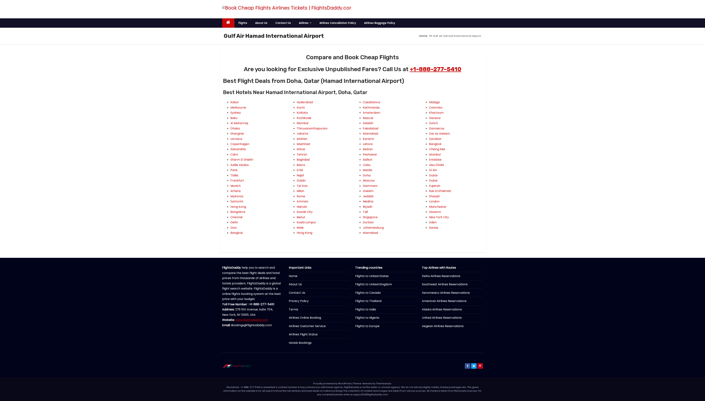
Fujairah (434, 186)
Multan (368, 149)
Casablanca (371, 102)
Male (300, 228)
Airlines (304, 23)
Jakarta (302, 133)
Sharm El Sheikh (241, 160)
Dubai (433, 175)
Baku (233, 118)
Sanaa (433, 228)
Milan (300, 191)
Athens (235, 191)
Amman (302, 201)
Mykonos (236, 196)
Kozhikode (304, 118)
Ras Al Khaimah (440, 191)
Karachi (368, 139)
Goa (233, 228)
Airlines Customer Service (307, 326)
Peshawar (370, 154)
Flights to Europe (367, 326)
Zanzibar (435, 139)
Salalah (368, 123)
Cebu (366, 165)
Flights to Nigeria (367, 318)
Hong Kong (238, 207)
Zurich (433, 123)
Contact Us (283, 23)
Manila (367, 170)
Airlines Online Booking (305, 318)
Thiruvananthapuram (312, 128)
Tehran (302, 154)
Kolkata (302, 113)
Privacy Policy (299, 301)
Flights (242, 23)
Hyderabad (305, 102)
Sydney (235, 113)
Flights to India (365, 309)
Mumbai (302, 123)
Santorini (236, 201)
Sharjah (434, 196)
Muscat (368, 118)
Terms (293, 309)
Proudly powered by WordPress (332, 383)
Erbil (300, 170)
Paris (233, 170)
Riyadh (367, 207)
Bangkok (236, 233)
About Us (261, 23)
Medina (368, 201)
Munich (235, 186)
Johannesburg (373, 228)
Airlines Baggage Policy (379, 23)
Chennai (236, 217)
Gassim (368, 191)
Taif (365, 212)
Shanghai (237, 133)
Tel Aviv (302, 186)
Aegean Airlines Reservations (443, 326)
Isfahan (302, 139)
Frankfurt (237, 180)
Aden (433, 222)
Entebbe (435, 160)
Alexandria (238, 149)
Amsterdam (371, 113)
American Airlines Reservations (444, 301)
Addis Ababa (239, 165)
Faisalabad (370, 128)
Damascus (436, 128)
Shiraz (301, 149)
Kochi (301, 107)
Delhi (234, 222)
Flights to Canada (368, 293)
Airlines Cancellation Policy (337, 23)
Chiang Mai (437, 149)
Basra (301, 165)
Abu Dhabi (436, 165)
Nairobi (302, 207)
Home (423, 36)
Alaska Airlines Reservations (442, 309)
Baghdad (303, 160)
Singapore (370, 217)
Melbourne (238, 107)
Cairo (234, 154)
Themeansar (383, 383)
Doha (366, 175)
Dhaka (235, 128)
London (434, 201)
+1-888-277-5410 (435, 69)
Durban (368, 222)
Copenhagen (239, 144)
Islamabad (370, 133)
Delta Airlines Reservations (441, 276)
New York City (439, 217)
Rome (301, 196)
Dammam (370, 186)
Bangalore (237, 212)
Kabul (234, 102)
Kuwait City (305, 212)
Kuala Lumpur (306, 222)
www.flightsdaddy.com (251, 320)
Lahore (368, 144)
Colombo (435, 107)
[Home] (228, 23)
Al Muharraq (239, 123)
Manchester (438, 207)
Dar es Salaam (439, 133)
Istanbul (435, 154)
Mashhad (303, 144)
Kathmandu (371, 107)
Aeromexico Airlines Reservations (446, 293)
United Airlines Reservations (442, 318)
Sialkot (367, 160)
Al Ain (433, 170)
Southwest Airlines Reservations (445, 284)
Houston (435, 212)
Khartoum (436, 113)
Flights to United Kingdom (373, 284)
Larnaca (236, 139)
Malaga (434, 102)
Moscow (369, 180)
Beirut (301, 217)
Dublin (301, 180)
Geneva (434, 118)
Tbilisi (234, 175)
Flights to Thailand (368, 301)
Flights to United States (372, 276)
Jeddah (368, 196)
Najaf (300, 175)
